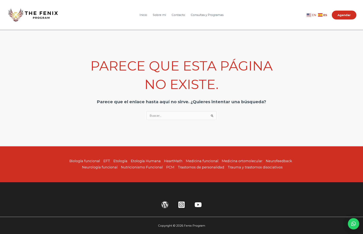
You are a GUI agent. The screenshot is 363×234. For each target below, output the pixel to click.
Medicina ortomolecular (242, 161)
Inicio (143, 15)
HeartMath (173, 161)
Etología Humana (146, 161)
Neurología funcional (100, 167)
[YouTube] (198, 204)
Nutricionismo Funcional (142, 167)
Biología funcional (84, 161)
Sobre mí (159, 15)
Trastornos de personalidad (201, 167)
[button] (344, 15)
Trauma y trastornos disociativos (255, 167)
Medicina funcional (202, 161)
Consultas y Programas (207, 15)
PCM (170, 167)
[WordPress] (164, 204)
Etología (120, 161)
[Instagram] (181, 204)
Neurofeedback (279, 161)
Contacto (178, 15)
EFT (106, 161)
